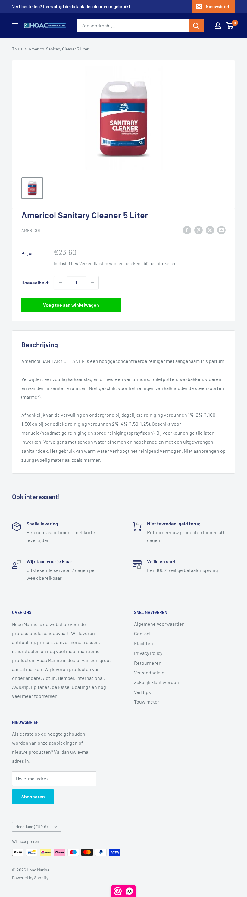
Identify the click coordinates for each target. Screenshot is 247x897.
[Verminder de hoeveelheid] (60, 282)
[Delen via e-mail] (221, 229)
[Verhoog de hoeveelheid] (92, 282)
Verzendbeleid (149, 672)
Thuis (17, 48)
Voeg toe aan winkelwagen (71, 305)
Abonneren (33, 796)
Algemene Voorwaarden (159, 624)
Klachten (143, 643)
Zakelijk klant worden (156, 682)
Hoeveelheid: (35, 282)
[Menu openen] (15, 25)
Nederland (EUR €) (31, 826)
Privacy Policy (148, 653)
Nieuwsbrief (218, 6)
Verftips (142, 692)
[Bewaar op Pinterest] (198, 229)
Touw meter (146, 701)
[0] (230, 25)
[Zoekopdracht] (196, 25)
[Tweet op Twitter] (210, 229)
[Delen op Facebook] (187, 229)
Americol (31, 230)
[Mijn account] (218, 25)
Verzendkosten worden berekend (111, 263)
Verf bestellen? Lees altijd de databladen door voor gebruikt (71, 6)
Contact (142, 633)
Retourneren (147, 663)
